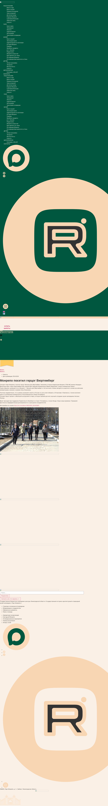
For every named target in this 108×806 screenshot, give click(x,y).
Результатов (4, 596)
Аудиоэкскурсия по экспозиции (15, 42)
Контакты (6, 74)
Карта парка (10, 26)
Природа (9, 46)
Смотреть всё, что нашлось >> (10, 599)
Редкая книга (10, 51)
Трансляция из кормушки (13, 35)
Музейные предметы (12, 48)
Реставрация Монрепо (13, 57)
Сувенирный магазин (12, 18)
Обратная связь (11, 20)
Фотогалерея (10, 33)
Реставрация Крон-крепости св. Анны (17, 59)
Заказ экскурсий (11, 13)
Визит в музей (10, 9)
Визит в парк (10, 7)
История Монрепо (12, 44)
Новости (9, 22)
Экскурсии (9, 64)
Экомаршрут (10, 28)
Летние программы (12, 63)
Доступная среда (11, 15)
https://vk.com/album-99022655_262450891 (26, 405)
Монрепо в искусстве (12, 53)
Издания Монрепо (12, 17)
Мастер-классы (11, 66)
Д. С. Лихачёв (10, 50)
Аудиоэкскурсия (11, 31)
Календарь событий (12, 72)
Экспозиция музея (12, 40)
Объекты (9, 29)
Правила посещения (12, 11)
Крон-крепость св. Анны (13, 55)
